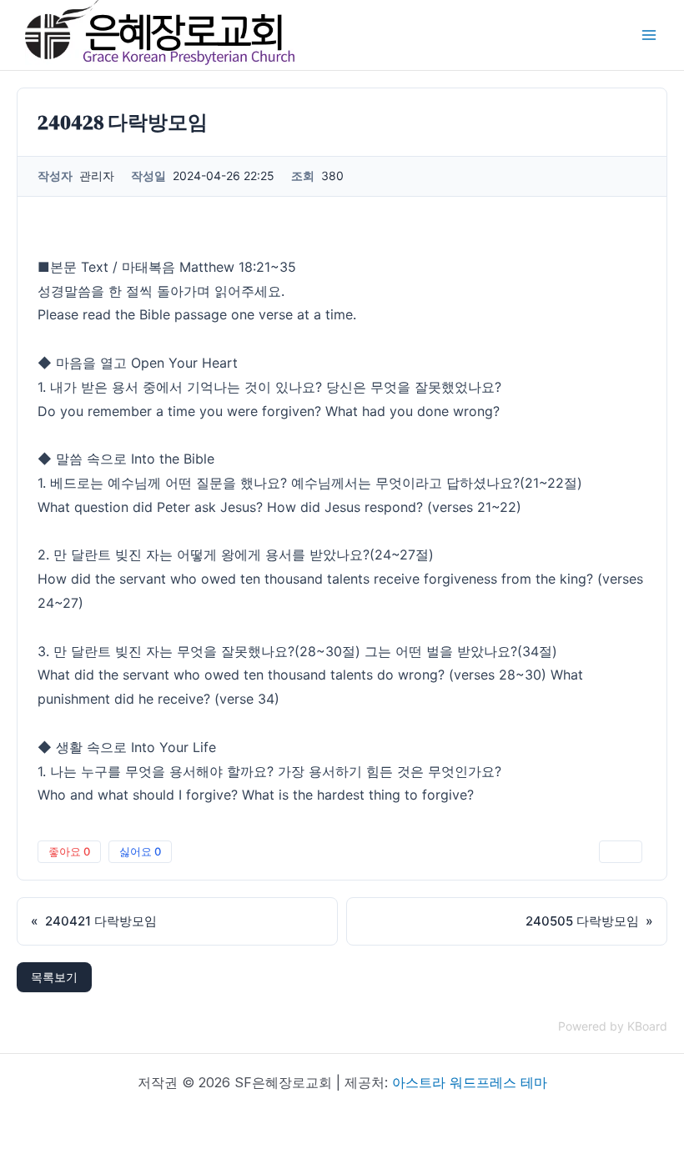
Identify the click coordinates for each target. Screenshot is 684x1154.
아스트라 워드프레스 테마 (469, 1082)
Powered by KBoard (612, 1026)
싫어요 (140, 851)
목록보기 (54, 977)
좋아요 (69, 851)
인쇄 (620, 851)
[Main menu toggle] (649, 35)
